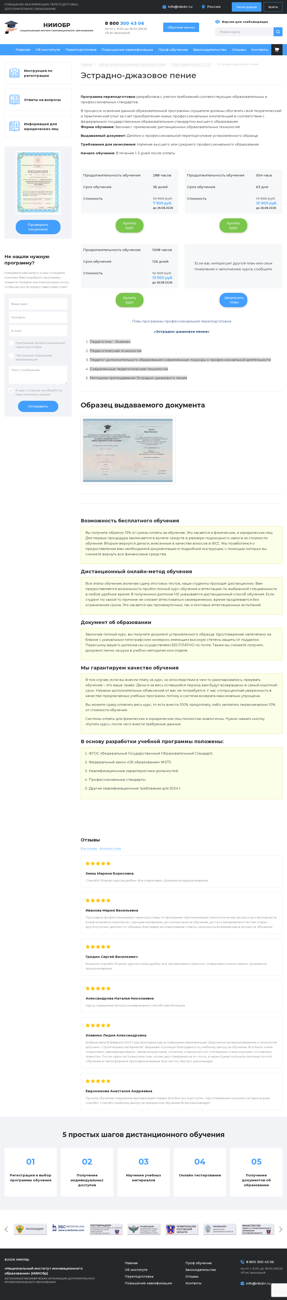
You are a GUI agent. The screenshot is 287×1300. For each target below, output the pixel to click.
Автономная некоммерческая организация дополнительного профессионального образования (49, 1275)
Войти (273, 7)
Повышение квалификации (127, 49)
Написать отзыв (110, 848)
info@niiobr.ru (180, 6)
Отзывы (239, 49)
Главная (23, 49)
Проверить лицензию (38, 227)
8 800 (124, 23)
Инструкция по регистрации (38, 73)
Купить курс (129, 225)
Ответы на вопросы (42, 100)
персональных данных (33, 394)
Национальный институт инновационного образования (56, 27)
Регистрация (247, 7)
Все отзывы (89, 848)
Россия (214, 6)
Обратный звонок (181, 27)
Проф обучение (173, 49)
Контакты (259, 49)
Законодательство (210, 49)
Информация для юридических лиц (41, 126)
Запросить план (234, 300)
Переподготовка (80, 49)
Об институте (48, 49)
